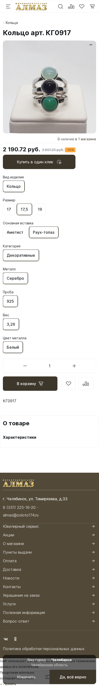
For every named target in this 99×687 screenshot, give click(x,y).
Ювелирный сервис (21, 526)
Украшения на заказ (21, 595)
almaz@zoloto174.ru (20, 515)
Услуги (9, 604)
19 (40, 209)
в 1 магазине (85, 139)
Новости (11, 578)
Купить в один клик (35, 161)
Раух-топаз (44, 232)
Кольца (12, 23)
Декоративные (21, 255)
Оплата (10, 560)
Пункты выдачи (17, 552)
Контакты (12, 586)
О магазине (13, 543)
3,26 (11, 324)
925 (10, 301)
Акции (8, 535)
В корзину (26, 383)
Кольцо (14, 186)
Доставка (12, 569)
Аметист (15, 232)
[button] (49, 507)
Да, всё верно (73, 677)
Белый (13, 347)
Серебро (15, 278)
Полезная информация (24, 612)
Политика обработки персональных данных (44, 648)
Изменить (26, 677)
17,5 (24, 209)
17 (9, 209)
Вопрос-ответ (16, 621)
